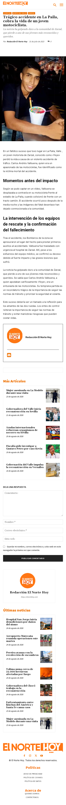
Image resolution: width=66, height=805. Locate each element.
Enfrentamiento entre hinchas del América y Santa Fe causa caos (19, 705)
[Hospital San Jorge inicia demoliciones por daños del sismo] (46, 624)
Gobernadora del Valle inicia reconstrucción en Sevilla (23, 410)
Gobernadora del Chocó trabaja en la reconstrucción (20, 688)
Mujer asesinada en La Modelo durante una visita (24, 392)
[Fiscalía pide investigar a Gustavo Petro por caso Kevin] (53, 451)
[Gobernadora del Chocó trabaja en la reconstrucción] (46, 690)
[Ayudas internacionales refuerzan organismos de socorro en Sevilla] (53, 433)
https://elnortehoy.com (29, 597)
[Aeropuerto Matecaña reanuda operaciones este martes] (46, 640)
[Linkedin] (44, 49)
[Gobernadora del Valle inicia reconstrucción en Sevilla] (53, 414)
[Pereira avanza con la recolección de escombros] (46, 657)
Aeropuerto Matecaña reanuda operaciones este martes (22, 639)
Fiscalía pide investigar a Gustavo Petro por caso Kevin (24, 447)
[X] (23, 49)
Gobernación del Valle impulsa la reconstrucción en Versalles (25, 466)
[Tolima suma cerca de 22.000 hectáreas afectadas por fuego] (46, 673)
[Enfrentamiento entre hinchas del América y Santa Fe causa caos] (46, 707)
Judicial (7, 13)
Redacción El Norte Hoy (17, 41)
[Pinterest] (30, 49)
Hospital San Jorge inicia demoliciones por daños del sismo (21, 622)
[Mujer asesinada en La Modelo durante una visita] (53, 396)
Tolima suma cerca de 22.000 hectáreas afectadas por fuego (19, 672)
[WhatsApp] (37, 49)
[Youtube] (41, 756)
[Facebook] (16, 49)
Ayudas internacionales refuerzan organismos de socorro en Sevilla (21, 430)
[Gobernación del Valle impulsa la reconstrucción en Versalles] (53, 470)
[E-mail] (9, 355)
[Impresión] (58, 49)
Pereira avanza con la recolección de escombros (22, 654)
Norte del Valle (20, 13)
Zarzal (32, 13)
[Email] (51, 49)
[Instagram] (30, 756)
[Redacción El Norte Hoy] (29, 580)
